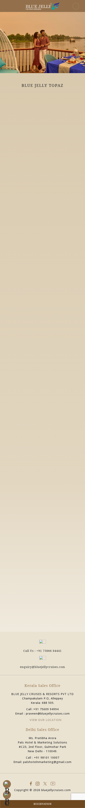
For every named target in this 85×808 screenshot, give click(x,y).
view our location (45, 720)
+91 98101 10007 (46, 757)
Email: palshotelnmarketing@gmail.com (42, 762)
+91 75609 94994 (46, 709)
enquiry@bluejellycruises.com (42, 667)
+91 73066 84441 (49, 651)
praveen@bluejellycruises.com (48, 713)
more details (42, 197)
